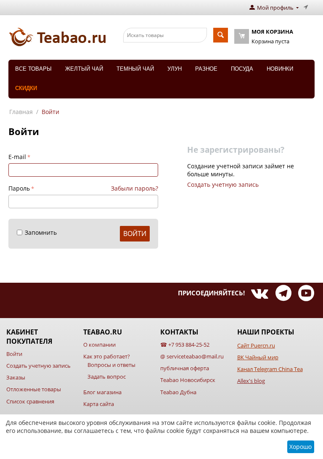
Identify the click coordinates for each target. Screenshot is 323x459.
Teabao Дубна (178, 392)
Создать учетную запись (223, 184)
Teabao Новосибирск (187, 380)
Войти (134, 233)
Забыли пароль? (134, 188)
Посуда (242, 69)
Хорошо (300, 447)
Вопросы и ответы (111, 365)
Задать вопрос (106, 376)
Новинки (280, 69)
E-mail (17, 157)
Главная (21, 112)
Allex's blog (251, 381)
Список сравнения (30, 401)
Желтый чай (84, 69)
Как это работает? (106, 356)
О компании (99, 344)
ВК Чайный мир (257, 357)
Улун (174, 69)
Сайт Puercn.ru (256, 345)
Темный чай (135, 69)
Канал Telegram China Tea (270, 369)
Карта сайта (98, 404)
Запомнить (41, 232)
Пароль (19, 188)
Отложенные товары (33, 389)
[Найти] (220, 35)
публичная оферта (184, 368)
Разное (206, 69)
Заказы (15, 377)
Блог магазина (102, 392)
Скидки (26, 88)
